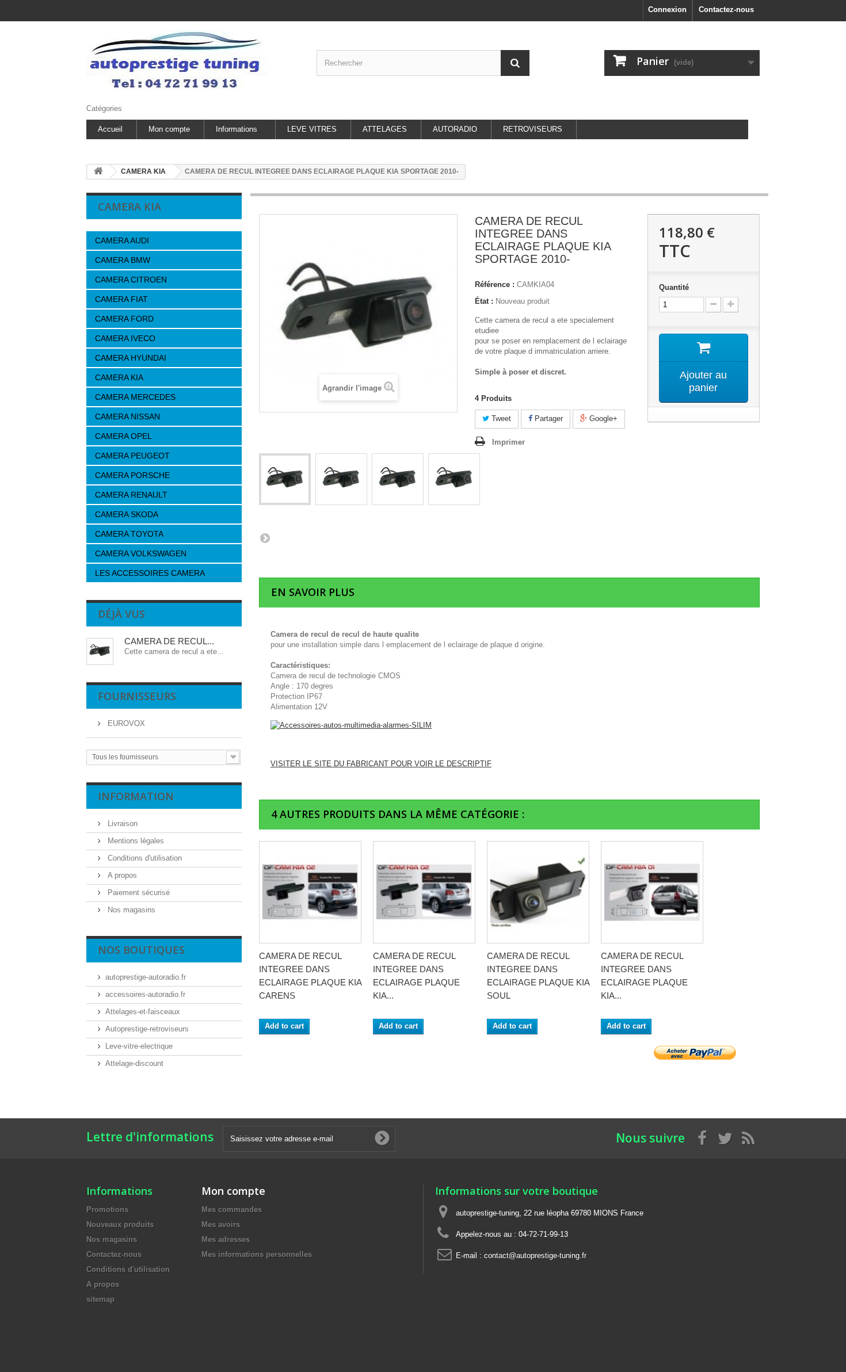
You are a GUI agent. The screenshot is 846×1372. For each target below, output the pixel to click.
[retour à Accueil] (98, 172)
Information (136, 796)
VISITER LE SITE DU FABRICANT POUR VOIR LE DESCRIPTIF (380, 763)
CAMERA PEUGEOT (132, 455)
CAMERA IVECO (125, 338)
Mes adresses (225, 1239)
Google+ (602, 418)
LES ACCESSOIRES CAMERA (150, 573)
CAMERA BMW (122, 260)
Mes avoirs (220, 1224)
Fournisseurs (137, 696)
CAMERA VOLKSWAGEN (140, 553)
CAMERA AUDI (122, 240)
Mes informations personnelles (256, 1254)
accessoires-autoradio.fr (145, 994)
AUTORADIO (455, 129)
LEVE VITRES (312, 129)
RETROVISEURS (532, 129)
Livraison (121, 823)
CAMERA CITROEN (131, 279)
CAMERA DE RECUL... (169, 641)
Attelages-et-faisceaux (142, 1011)
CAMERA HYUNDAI (130, 357)
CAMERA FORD (124, 318)
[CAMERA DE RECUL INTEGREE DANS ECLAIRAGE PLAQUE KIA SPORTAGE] (652, 892)
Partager (547, 418)
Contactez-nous (726, 9)
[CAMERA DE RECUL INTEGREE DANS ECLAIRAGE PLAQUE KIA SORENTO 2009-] (424, 892)
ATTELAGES (385, 129)
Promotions (107, 1209)
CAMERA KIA (119, 377)
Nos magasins (130, 909)
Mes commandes (231, 1209)
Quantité (674, 287)
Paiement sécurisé (137, 892)
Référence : (495, 284)
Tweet (500, 418)
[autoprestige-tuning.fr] (192, 59)
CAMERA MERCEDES (135, 397)
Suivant (264, 538)
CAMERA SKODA (126, 514)
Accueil (110, 129)
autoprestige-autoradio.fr (145, 977)
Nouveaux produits (120, 1224)
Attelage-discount (134, 1063)
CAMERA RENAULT (131, 494)
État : (484, 301)
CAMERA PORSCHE (132, 475)
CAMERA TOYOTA (129, 533)
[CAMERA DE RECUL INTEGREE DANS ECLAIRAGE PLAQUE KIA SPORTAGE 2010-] (285, 479)
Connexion (667, 9)
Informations (236, 129)
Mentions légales (134, 840)
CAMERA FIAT (121, 299)
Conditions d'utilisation (143, 858)
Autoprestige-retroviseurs (147, 1029)
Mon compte (169, 129)
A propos (121, 875)
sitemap (100, 1299)
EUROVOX (125, 723)
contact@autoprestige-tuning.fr (535, 1255)
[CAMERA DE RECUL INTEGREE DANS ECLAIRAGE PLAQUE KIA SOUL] (538, 892)
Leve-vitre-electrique (139, 1046)
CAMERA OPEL (123, 436)
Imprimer (508, 442)
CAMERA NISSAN (127, 416)
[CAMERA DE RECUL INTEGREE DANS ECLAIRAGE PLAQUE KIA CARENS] (310, 892)
